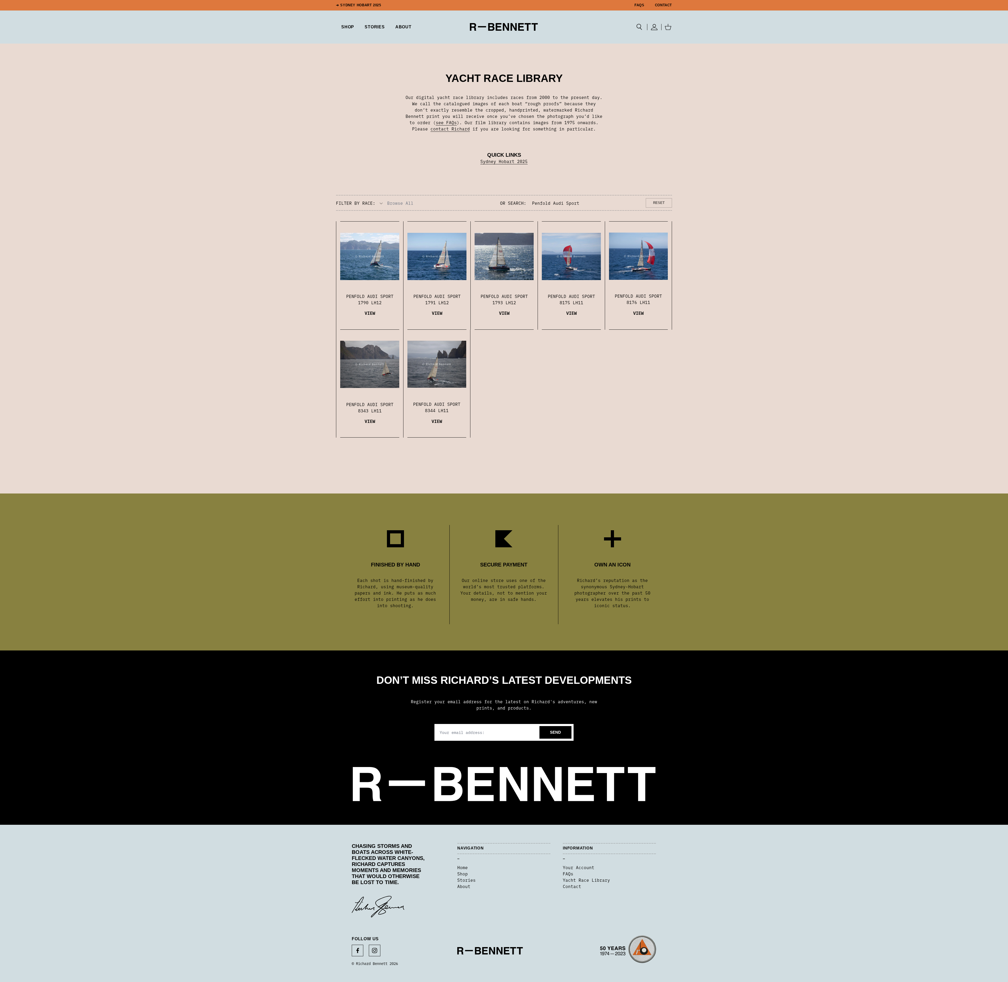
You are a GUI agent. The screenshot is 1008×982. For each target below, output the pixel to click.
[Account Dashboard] (654, 27)
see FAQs (446, 122)
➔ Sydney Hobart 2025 (358, 5)
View (370, 313)
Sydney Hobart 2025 (504, 161)
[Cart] (668, 27)
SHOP (347, 27)
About (403, 27)
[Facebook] (357, 950)
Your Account (578, 867)
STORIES (375, 27)
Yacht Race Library (586, 880)
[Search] (639, 27)
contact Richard (450, 129)
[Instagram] (374, 950)
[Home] (504, 27)
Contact (663, 5)
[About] (628, 951)
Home (462, 867)
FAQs (639, 5)
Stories (466, 880)
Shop (462, 873)
